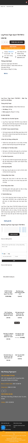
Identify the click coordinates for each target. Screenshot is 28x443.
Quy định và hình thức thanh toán (19, 426)
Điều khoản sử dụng (17, 423)
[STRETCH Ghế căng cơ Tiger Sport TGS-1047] (8, 284)
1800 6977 (11, 51)
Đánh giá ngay (14, 234)
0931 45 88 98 (17, 383)
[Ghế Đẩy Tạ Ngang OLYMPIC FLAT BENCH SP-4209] (8, 327)
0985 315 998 (12, 387)
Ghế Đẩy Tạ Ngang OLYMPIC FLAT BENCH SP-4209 (8, 335)
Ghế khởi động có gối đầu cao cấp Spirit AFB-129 (8, 356)
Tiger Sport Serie (9, 6)
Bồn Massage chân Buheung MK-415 (20, 292)
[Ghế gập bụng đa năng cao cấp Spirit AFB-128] (20, 305)
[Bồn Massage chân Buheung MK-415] (20, 284)
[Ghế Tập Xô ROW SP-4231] (20, 348)
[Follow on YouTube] (5, 391)
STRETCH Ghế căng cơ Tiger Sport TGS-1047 (8, 292)
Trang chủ (3, 6)
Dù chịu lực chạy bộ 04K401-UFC (19, 334)
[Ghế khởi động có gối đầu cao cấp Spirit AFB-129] (8, 348)
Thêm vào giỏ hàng (17, 42)
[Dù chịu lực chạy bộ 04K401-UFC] (20, 327)
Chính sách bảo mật (5, 423)
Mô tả (5, 73)
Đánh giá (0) (7, 221)
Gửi (14, 260)
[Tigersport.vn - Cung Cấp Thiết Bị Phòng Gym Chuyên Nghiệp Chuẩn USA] (14, 2)
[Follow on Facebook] (2, 391)
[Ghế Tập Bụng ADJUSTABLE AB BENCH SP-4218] (8, 305)
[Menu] (2, 3)
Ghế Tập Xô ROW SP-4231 (19, 355)
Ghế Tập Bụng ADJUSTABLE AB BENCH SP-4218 (8, 314)
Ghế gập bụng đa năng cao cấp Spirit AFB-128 (19, 314)
